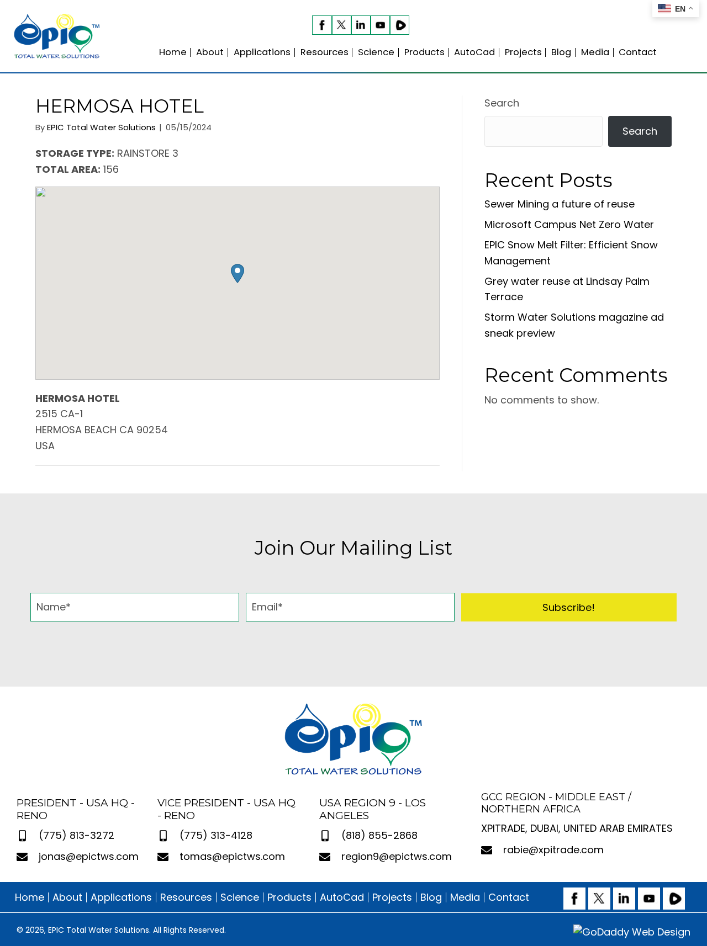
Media (465, 897)
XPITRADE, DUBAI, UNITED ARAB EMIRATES (577, 828)
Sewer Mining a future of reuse (559, 204)
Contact (508, 897)
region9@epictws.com (396, 856)
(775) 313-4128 (216, 835)
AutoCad (342, 897)
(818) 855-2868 (379, 835)
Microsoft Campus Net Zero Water (569, 224)
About (67, 897)
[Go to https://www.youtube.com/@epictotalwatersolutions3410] (380, 25)
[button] (237, 273)
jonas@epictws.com (89, 856)
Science (239, 897)
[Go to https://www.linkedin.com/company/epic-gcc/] (361, 25)
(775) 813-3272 (76, 835)
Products (289, 897)
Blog (431, 897)
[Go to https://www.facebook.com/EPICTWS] (321, 25)
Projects (392, 897)
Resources (186, 897)
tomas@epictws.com (232, 856)
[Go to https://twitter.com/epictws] (341, 25)
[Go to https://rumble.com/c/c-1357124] (399, 25)
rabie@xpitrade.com (553, 850)
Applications (121, 897)
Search (501, 103)
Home (29, 897)
